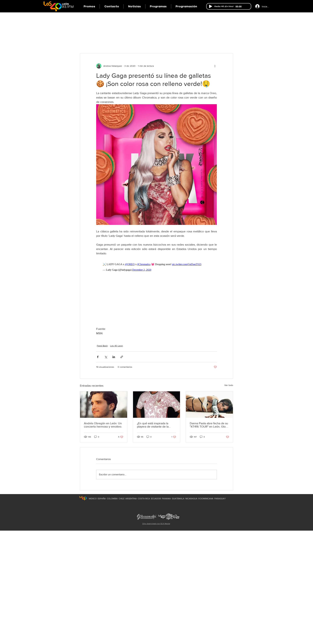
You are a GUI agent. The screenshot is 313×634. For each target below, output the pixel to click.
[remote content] (156, 267)
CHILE (121, 498)
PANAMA (166, 498)
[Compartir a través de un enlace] (121, 356)
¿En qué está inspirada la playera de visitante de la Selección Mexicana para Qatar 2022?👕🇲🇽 (153, 425)
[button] (158, 6)
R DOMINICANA (205, 498)
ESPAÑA (102, 498)
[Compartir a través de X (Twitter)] (105, 356)
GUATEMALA (178, 498)
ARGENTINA (131, 498)
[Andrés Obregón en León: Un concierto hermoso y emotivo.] (103, 404)
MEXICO (93, 498)
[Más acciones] (215, 66)
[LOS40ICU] (83, 498)
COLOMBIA (112, 498)
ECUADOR (156, 498)
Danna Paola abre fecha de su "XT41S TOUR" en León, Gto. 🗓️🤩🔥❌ (209, 425)
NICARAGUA (191, 498)
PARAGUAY (220, 498)
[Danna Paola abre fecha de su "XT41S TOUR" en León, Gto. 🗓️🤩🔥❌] (209, 404)
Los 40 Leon (116, 345)
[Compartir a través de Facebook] (97, 356)
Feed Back (102, 345)
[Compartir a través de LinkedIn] (113, 356)
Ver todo (228, 385)
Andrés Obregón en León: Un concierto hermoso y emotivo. (103, 425)
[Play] (210, 6)
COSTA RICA (144, 498)
